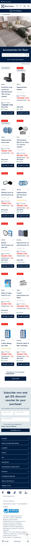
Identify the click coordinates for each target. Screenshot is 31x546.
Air (3, 457)
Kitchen (4, 438)
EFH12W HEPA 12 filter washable (23, 344)
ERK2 (18, 290)
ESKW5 (19, 189)
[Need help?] (27, 534)
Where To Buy (6, 485)
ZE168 (3, 84)
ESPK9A (3, 189)
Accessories (6, 14)
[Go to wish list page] (21, 6)
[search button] (27, 55)
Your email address (7, 418)
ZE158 (3, 137)
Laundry (4, 448)
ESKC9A (19, 240)
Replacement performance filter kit (22, 195)
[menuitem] (7, 6)
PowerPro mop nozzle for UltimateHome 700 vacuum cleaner (6, 91)
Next (28, 11)
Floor (4, 452)
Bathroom (5, 462)
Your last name (19, 412)
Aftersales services (8, 476)
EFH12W (19, 340)
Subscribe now (15, 430)
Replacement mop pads (6, 141)
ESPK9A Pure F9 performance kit (7, 194)
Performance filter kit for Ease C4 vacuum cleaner (23, 143)
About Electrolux (8, 481)
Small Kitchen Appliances (10, 443)
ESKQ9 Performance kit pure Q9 (7, 245)
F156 (18, 137)
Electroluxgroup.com (9, 496)
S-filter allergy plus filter (6, 344)
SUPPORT (4, 471)
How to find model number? (15, 59)
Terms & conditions (8, 501)
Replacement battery (22, 88)
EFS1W (3, 340)
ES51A (3, 290)
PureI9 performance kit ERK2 (23, 295)
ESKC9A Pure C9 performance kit (23, 244)
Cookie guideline (22, 504)
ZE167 (18, 84)
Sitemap (5, 506)
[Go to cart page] (25, 6)
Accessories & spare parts (10, 467)
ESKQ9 (3, 240)
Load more (15, 378)
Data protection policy (9, 504)
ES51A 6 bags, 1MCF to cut (6, 294)
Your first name (6, 412)
